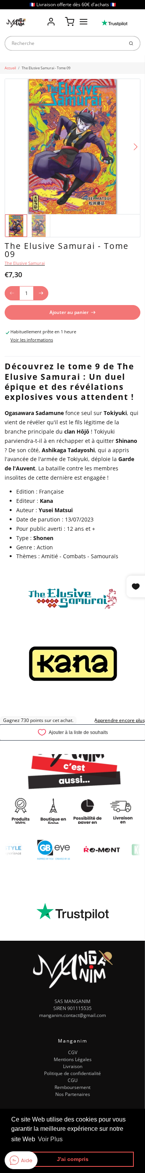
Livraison (72, 1066)
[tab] (8, 352)
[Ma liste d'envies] (60, 16)
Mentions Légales (73, 1059)
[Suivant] (135, 147)
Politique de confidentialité (72, 1073)
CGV (72, 1052)
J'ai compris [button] (73, 1159)
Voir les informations (31, 340)
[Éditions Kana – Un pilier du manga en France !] (72, 663)
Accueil (10, 67)
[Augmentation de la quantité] (41, 293)
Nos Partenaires (72, 1094)
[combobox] (64, 43)
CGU (73, 1080)
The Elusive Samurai (25, 263)
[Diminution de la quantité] (12, 293)
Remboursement (72, 1087)
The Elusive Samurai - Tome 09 (46, 67)
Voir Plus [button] (50, 1139)
